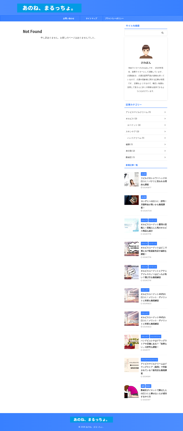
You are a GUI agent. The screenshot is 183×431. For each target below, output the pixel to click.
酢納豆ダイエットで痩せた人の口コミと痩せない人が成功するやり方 (154, 393)
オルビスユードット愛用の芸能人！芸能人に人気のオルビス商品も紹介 (154, 227)
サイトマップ (91, 18)
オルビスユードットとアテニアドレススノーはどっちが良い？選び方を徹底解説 (154, 274)
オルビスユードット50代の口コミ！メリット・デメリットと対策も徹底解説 (154, 320)
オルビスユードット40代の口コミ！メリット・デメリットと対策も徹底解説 (154, 297)
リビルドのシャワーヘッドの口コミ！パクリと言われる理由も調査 (154, 181)
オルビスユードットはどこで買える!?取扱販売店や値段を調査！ (154, 250)
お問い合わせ (68, 18)
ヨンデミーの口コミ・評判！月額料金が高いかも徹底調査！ (154, 204)
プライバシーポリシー (114, 18)
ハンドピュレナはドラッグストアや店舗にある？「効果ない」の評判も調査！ (154, 343)
